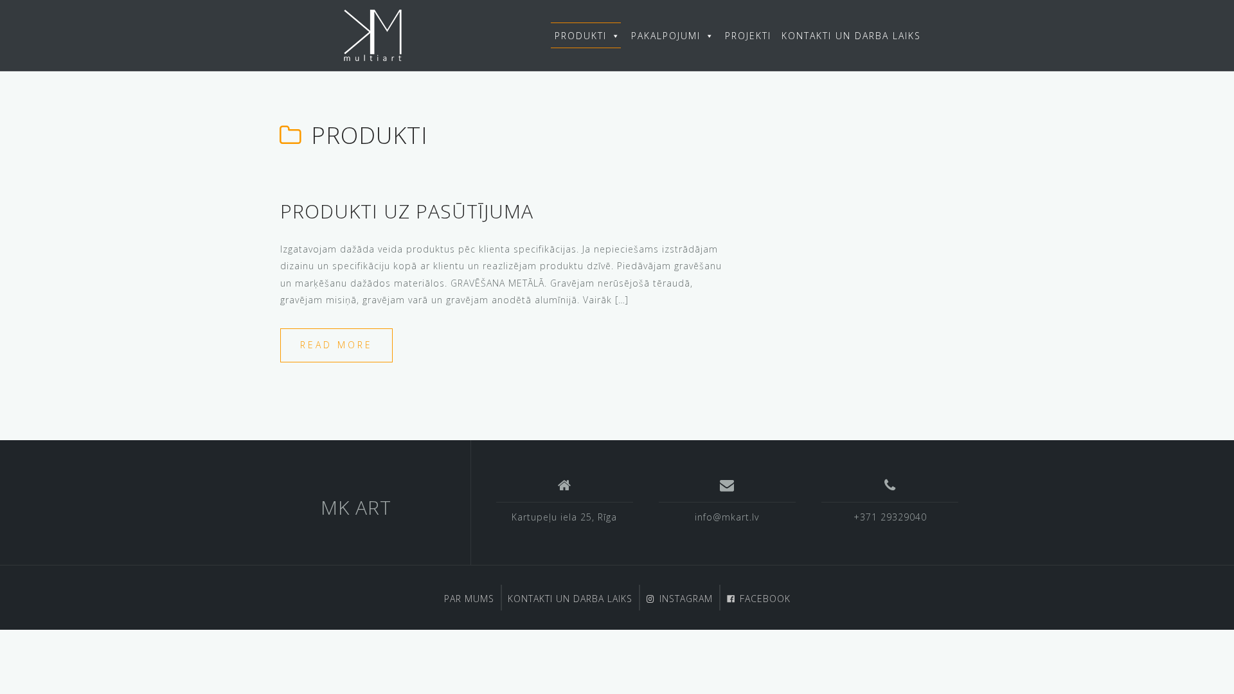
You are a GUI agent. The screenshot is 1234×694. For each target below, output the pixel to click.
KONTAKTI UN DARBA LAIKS (851, 36)
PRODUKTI (581, 36)
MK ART (356, 507)
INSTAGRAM (686, 598)
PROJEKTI (748, 36)
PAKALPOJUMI (666, 36)
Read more (336, 345)
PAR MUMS (469, 598)
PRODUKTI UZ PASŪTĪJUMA (406, 211)
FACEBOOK (765, 598)
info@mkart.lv (727, 517)
